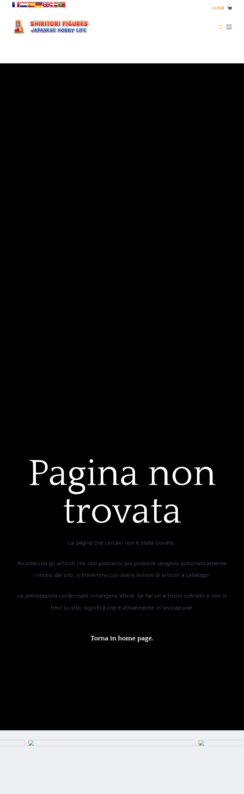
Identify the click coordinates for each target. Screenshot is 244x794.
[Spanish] (31, 4)
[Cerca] (220, 27)
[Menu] (229, 27)
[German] (39, 4)
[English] (46, 4)
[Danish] (54, 4)
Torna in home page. (122, 638)
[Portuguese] (61, 4)
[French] (16, 4)
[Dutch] (23, 4)
